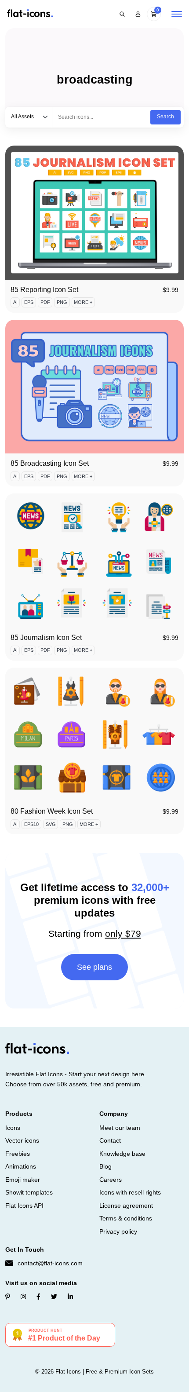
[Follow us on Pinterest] (7, 1296)
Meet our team (119, 1127)
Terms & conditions (125, 1218)
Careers (110, 1179)
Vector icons (22, 1140)
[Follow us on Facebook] (38, 1296)
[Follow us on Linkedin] (70, 1296)
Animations (20, 1166)
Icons (12, 1127)
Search (165, 116)
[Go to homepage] (30, 14)
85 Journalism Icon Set (46, 637)
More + (83, 302)
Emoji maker (22, 1179)
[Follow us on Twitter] (54, 1296)
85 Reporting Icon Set (44, 289)
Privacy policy (118, 1231)
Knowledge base (122, 1153)
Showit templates (29, 1192)
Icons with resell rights (130, 1192)
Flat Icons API (24, 1205)
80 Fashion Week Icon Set (52, 811)
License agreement (126, 1205)
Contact (110, 1140)
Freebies (17, 1153)
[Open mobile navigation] (176, 14)
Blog (105, 1166)
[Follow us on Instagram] (23, 1296)
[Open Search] (122, 14)
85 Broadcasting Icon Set (50, 463)
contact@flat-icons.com (50, 1263)
